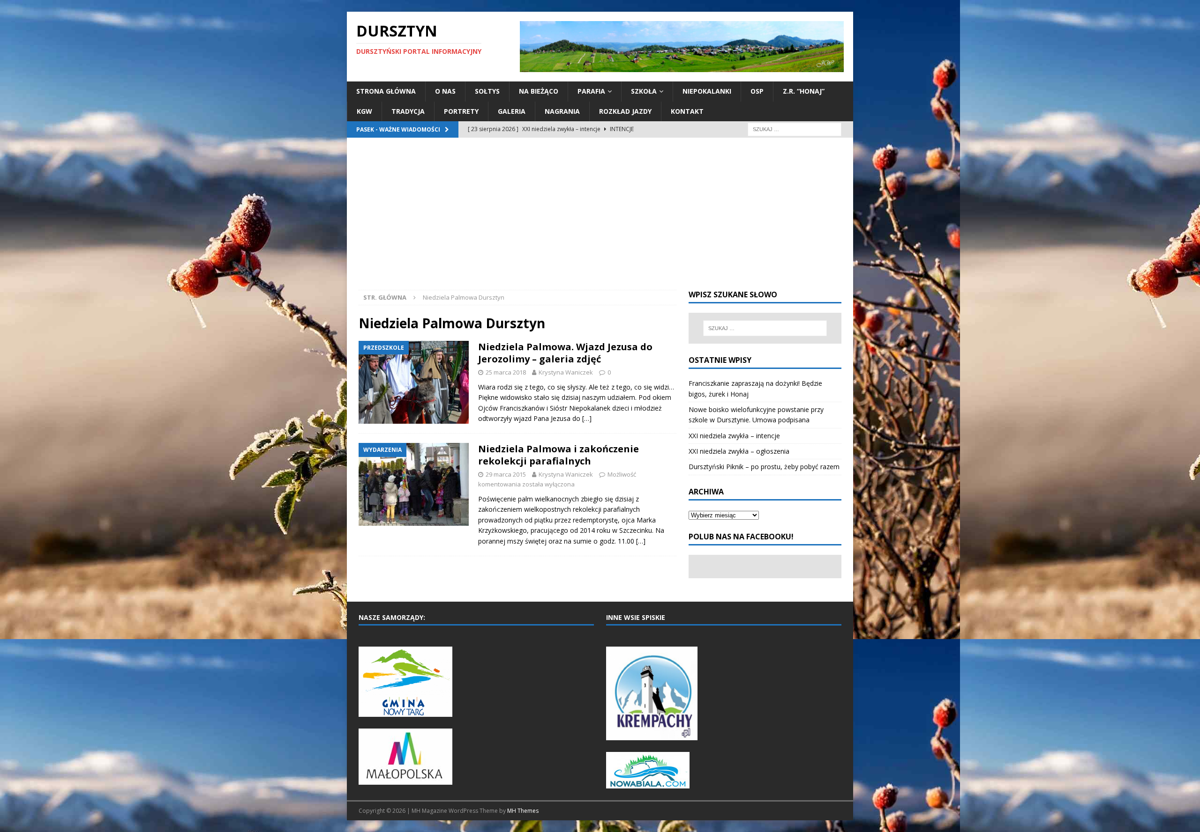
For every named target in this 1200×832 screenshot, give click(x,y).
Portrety (461, 111)
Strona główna (386, 91)
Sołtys (487, 91)
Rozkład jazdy (625, 111)
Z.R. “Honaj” (804, 91)
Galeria (511, 111)
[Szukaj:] (794, 128)
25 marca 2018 (506, 372)
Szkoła (644, 91)
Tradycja (408, 111)
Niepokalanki (706, 91)
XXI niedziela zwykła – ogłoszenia (739, 451)
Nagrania (562, 111)
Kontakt (687, 111)
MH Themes (523, 811)
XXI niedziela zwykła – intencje (734, 435)
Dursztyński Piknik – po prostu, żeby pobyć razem (764, 466)
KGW (364, 111)
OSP (757, 91)
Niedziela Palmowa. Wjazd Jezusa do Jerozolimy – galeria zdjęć (565, 352)
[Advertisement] (600, 219)
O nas (445, 91)
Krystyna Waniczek (566, 372)
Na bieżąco (538, 91)
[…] (587, 418)
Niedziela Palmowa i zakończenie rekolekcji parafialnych (558, 454)
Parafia (591, 91)
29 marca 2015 (506, 474)
